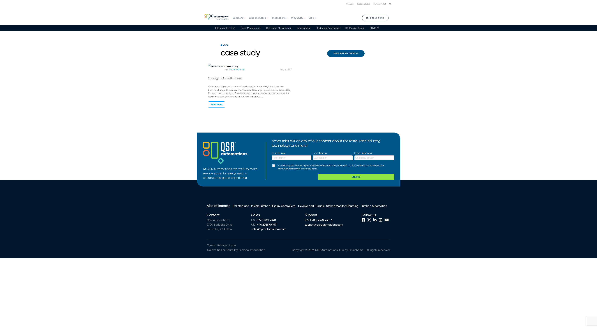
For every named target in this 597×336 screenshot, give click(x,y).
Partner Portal (379, 4)
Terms (211, 245)
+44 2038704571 (267, 224)
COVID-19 (374, 28)
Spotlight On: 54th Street (225, 78)
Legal (232, 245)
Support (350, 4)
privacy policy (310, 169)
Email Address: (363, 153)
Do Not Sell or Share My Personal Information (236, 250)
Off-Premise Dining (354, 28)
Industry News (304, 28)
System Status (363, 4)
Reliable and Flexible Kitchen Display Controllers (264, 206)
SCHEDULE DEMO (375, 18)
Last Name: (320, 153)
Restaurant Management (279, 28)
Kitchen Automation (225, 28)
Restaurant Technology (328, 28)
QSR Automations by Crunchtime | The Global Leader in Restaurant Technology (216, 16)
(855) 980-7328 (266, 220)
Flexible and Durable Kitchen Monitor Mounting (328, 206)
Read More (216, 104)
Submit (356, 176)
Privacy (222, 245)
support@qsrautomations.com (324, 224)
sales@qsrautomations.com (268, 229)
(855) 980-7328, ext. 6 (318, 220)
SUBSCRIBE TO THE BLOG (345, 53)
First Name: (279, 153)
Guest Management (251, 28)
